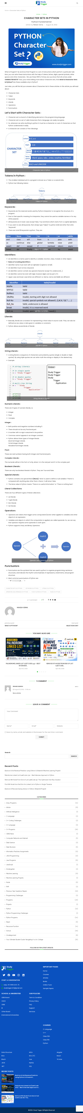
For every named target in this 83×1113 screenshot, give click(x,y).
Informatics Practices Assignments (42, 851)
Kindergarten (42, 869)
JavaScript (42, 865)
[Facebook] (8, 975)
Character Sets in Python (14, 588)
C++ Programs (42, 829)
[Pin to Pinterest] (52, 600)
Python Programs (42, 918)
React (42, 922)
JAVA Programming (42, 856)
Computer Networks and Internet (42, 838)
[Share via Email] (55, 600)
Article (38, 14)
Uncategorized (42, 935)
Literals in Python (48, 588)
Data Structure (42, 847)
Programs (42, 900)
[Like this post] (44, 600)
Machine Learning (42, 874)
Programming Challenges (42, 895)
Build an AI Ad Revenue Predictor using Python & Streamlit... (26, 1076)
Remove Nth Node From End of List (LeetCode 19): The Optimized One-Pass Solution (33, 780)
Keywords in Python (32, 588)
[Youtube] (13, 975)
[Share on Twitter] (50, 600)
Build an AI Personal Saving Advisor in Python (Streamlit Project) (25, 789)
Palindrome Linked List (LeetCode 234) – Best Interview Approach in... (27, 1086)
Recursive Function (42, 926)
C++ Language (42, 825)
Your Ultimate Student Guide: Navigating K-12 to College (42, 940)
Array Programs (42, 803)
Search (7, 752)
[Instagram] (18, 975)
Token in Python (55, 592)
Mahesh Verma (38, 25)
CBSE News (42, 834)
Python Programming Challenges (42, 913)
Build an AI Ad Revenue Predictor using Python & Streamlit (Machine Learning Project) (32, 770)
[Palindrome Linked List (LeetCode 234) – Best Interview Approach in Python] (23, 649)
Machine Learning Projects (42, 878)
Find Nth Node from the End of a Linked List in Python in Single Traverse (28, 784)
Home (6, 10)
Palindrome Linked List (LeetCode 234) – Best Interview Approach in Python (29, 775)
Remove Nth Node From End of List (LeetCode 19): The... (27, 1097)
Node (42, 882)
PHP (42, 887)
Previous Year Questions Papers (42, 891)
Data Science (42, 843)
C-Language (42, 816)
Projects (42, 904)
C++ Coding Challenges (42, 821)
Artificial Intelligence (42, 812)
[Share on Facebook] (48, 600)
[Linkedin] (23, 975)
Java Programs (42, 860)
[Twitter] (4, 975)
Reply (76, 686)
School (42, 931)
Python (45, 14)
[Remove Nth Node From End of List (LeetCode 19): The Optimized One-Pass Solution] (60, 649)
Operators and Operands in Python (17, 592)
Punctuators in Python (39, 592)
